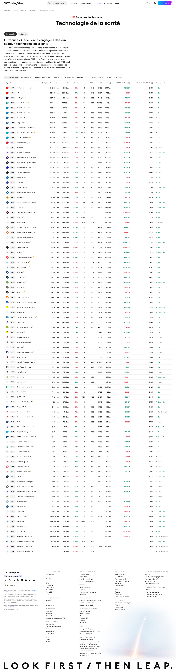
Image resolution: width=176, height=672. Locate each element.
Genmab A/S (21, 312)
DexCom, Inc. (21, 282)
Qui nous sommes (85, 611)
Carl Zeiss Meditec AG (24, 457)
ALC (12, 272)
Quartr (12, 607)
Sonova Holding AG (23, 337)
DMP (12, 481)
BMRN (12, 362)
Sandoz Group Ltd (23, 267)
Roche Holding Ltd (23, 108)
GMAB (13, 312)
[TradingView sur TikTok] (30, 580)
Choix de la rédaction (122, 596)
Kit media (82, 622)
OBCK (12, 427)
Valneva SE (20, 521)
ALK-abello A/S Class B (24, 402)
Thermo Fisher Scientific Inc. (26, 128)
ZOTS (12, 297)
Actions (48, 581)
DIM (13, 307)
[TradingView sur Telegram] (25, 580)
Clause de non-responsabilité (89, 642)
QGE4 (12, 397)
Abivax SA (20, 377)
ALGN (12, 367)
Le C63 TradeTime (85, 633)
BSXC (12, 202)
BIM (13, 372)
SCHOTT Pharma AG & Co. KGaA (27, 437)
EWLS (12, 227)
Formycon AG (21, 526)
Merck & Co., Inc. (22, 103)
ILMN (12, 287)
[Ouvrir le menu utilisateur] (155, 3)
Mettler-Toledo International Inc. (27, 302)
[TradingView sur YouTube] (13, 580)
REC (12, 357)
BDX (12, 232)
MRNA (13, 222)
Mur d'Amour (119, 577)
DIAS (12, 422)
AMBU (13, 466)
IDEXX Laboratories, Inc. (25, 257)
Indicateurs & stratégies (123, 603)
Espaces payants (120, 609)
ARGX (12, 207)
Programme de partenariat (153, 594)
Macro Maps (50, 631)
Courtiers (108, 3)
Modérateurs (119, 586)
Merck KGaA (21, 197)
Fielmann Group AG (23, 442)
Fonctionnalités (84, 574)
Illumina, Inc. (21, 287)
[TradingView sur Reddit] (34, 580)
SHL (12, 237)
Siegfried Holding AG (24, 432)
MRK (12, 103)
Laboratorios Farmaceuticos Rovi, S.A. (27, 447)
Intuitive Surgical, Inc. (24, 167)
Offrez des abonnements (87, 581)
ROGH (12, 108)
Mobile (48, 639)
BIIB (13, 292)
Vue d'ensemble (84, 587)
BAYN (12, 217)
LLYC (12, 88)
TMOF (12, 127)
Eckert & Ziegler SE (23, 516)
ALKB (12, 402)
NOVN (12, 118)
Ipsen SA (20, 347)
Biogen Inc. (20, 292)
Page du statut (84, 655)
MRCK (12, 197)
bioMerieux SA (21, 372)
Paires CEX (49, 590)
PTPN (12, 541)
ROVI (12, 446)
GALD (12, 242)
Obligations (49, 585)
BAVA (12, 471)
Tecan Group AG (22, 462)
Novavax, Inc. (21, 506)
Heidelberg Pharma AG (24, 536)
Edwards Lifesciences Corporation (27, 227)
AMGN (13, 122)
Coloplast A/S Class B (24, 342)
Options (48, 629)
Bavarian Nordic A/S (23, 472)
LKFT (12, 496)
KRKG (12, 387)
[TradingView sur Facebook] (9, 580)
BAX (12, 352)
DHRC (12, 152)
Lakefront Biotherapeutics (25, 496)
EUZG (12, 516)
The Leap (82, 594)
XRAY (12, 486)
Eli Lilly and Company (24, 88)
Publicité (147, 590)
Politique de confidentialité (88, 644)
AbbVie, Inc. (21, 98)
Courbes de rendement (53, 626)
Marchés (97, 3)
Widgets (147, 574)
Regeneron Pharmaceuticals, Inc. (27, 192)
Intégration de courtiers (152, 592)
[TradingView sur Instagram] (17, 580)
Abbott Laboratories (23, 138)
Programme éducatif (151, 596)
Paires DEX (49, 592)
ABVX (12, 377)
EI (12, 187)
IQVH (12, 262)
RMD (12, 277)
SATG (12, 332)
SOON (12, 337)
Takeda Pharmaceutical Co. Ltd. (27, 212)
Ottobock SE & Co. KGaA (25, 427)
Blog (80, 616)
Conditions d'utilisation (86, 639)
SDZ (12, 267)
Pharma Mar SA (22, 501)
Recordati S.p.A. (22, 357)
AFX (12, 456)
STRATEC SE (21, 531)
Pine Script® (50, 633)
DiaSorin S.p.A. (22, 422)
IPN (13, 347)
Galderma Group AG (23, 242)
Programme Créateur (122, 581)
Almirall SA (20, 477)
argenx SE (20, 207)
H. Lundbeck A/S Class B (25, 417)
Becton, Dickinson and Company (27, 232)
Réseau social (119, 574)
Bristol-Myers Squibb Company (27, 162)
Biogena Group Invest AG (25, 551)
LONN (12, 247)
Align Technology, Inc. (24, 367)
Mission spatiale (84, 613)
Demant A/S (21, 392)
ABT (12, 137)
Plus (117, 3)
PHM (12, 501)
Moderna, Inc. (21, 222)
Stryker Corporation (23, 172)
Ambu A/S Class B (23, 467)
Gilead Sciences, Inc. (24, 143)
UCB (12, 252)
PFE (13, 147)
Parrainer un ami (120, 579)
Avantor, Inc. (21, 382)
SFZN (12, 432)
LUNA (12, 412)
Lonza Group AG (22, 247)
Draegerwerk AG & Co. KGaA (26, 491)
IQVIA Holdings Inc (23, 262)
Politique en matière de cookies (89, 646)
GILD (12, 142)
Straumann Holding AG (24, 327)
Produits (73, 3)
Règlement (118, 583)
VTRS (12, 322)
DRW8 (13, 491)
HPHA (12, 536)
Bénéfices (49, 613)
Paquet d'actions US (86, 605)
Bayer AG (20, 217)
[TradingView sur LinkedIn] (21, 580)
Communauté (85, 3)
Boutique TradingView (86, 629)
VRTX (12, 157)
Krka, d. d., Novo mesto (24, 387)
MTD (12, 302)
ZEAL (12, 451)
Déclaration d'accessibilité (88, 648)
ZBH (12, 317)
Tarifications (83, 577)
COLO (12, 342)
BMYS (12, 162)
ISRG (12, 167)
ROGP (12, 113)
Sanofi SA (20, 182)
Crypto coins (50, 587)
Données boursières (86, 579)
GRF (12, 407)
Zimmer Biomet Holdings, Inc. (26, 317)
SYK (12, 172)
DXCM (13, 282)
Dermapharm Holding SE (25, 481)
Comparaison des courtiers (88, 592)
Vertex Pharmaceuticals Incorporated (27, 157)
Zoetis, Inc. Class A (23, 297)
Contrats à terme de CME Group (90, 600)
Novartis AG (21, 118)
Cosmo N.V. (21, 511)
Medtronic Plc (21, 177)
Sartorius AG (21, 332)
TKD (12, 212)
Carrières (82, 620)
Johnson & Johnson (23, 93)
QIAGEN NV (21, 397)
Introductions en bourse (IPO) (55, 618)
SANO (12, 182)
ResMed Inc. (21, 277)
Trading (117, 592)
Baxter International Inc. (25, 352)
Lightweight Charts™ (151, 579)
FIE (13, 442)
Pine (47, 594)
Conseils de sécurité (86, 651)
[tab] (10, 34)
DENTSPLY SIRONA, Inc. (25, 486)
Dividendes (49, 616)
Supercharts (50, 574)
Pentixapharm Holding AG (25, 541)
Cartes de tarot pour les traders (89, 631)
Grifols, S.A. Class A (23, 407)
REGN (12, 192)
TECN (12, 461)
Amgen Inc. (20, 123)
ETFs (47, 583)
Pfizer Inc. (20, 148)
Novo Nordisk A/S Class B (25, 133)
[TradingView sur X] (5, 580)
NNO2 (12, 132)
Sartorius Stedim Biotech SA (26, 307)
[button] (78, 3)
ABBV (12, 98)
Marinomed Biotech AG (24, 546)
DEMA (12, 392)
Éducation (118, 594)
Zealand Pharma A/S (23, 452)
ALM (12, 476)
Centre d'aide (83, 618)
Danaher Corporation (24, 153)
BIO (13, 551)
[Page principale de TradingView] (13, 3)
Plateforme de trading (152, 583)
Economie (49, 611)
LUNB (12, 417)
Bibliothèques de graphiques (154, 577)
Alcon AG (20, 272)
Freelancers (119, 607)
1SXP (12, 437)
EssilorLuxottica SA (23, 187)
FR (149, 3)
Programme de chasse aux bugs (90, 653)
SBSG (12, 531)
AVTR (12, 382)
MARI (12, 546)
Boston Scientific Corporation (26, 202)
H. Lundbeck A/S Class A (25, 412)
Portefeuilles (50, 624)
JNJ (13, 93)
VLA (12, 521)
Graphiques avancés (151, 581)
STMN (12, 327)
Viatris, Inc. (20, 322)
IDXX (12, 257)
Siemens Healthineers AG (25, 237)
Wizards (117, 605)
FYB (13, 526)
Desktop (48, 642)
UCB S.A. (20, 252)
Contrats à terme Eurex (87, 603)
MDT (12, 177)
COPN (12, 511)
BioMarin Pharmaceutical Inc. (26, 362)
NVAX (12, 506)
